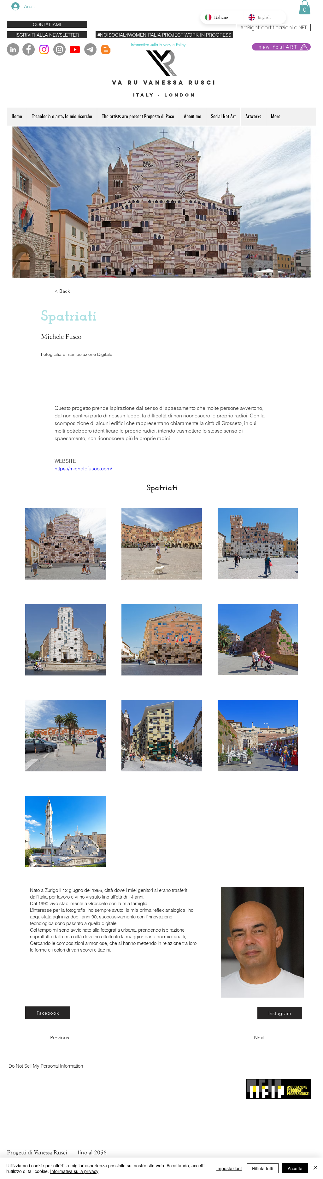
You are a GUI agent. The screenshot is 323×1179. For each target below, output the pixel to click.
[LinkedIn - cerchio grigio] (13, 49)
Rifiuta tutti (262, 1168)
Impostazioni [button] (229, 1168)
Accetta (295, 1168)
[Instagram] (44, 49)
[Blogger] (106, 49)
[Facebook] (28, 49)
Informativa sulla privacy (74, 1171)
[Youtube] (75, 49)
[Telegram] (90, 49)
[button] (305, 7)
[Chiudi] (315, 1168)
